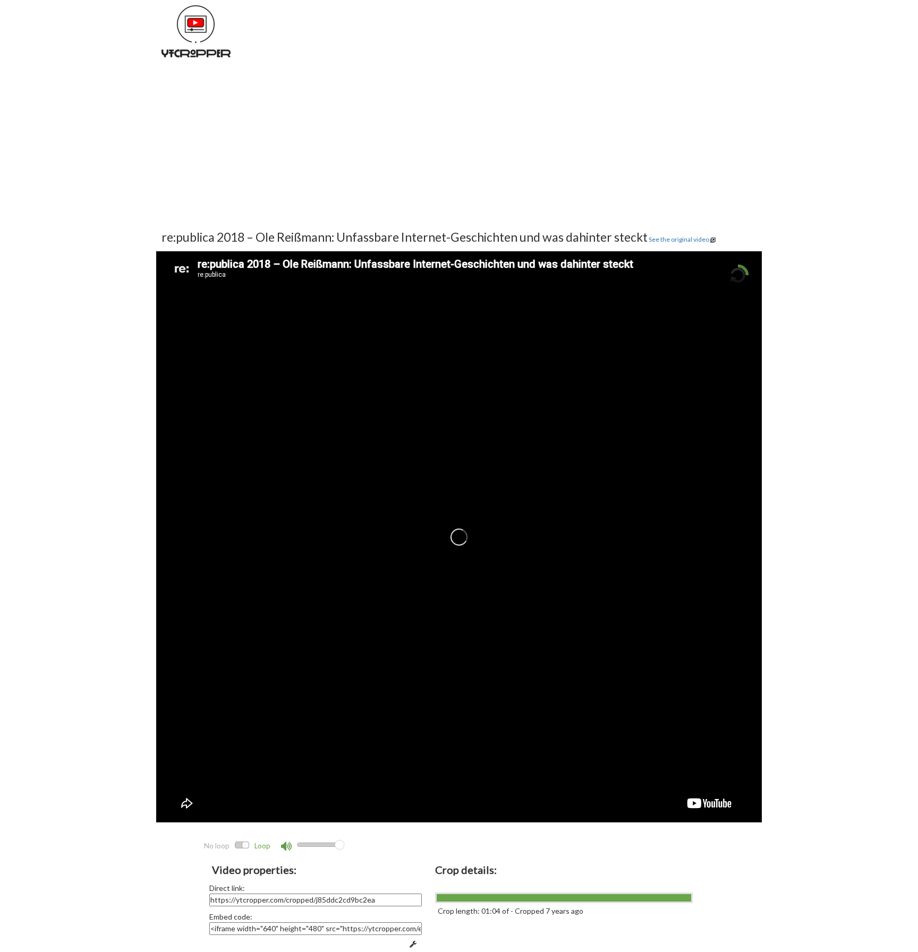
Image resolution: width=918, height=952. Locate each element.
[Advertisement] (319, 154)
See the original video (679, 239)
